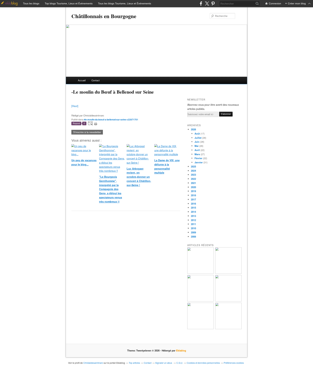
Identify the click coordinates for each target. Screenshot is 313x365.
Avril (197, 150)
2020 (193, 187)
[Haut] (74, 106)
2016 (193, 203)
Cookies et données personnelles (203, 362)
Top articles (134, 362)
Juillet (198, 137)
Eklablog (181, 350)
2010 (193, 228)
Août (197, 133)
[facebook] (201, 3)
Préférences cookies (234, 362)
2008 (193, 236)
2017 (193, 199)
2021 (193, 183)
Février (198, 158)
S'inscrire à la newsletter (87, 132)
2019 (193, 191)
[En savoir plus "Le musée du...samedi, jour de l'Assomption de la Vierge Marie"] (228, 328)
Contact (95, 80)
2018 (193, 195)
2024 (193, 170)
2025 (193, 166)
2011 (193, 224)
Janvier (199, 162)
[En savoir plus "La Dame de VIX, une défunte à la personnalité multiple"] (228, 300)
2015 (193, 207)
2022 (193, 179)
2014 (193, 211)
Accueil (82, 80)
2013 (193, 216)
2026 (193, 129)
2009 (193, 232)
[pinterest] (213, 3)
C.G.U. (179, 362)
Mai (197, 146)
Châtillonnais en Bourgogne (103, 16)
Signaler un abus (164, 362)
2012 (193, 220)
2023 (193, 174)
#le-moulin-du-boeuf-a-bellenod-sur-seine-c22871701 (111, 119)
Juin (197, 141)
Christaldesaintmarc (93, 362)
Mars (197, 154)
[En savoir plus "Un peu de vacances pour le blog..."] (200, 272)
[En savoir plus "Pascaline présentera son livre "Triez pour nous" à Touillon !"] (200, 328)
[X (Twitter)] (207, 3)
